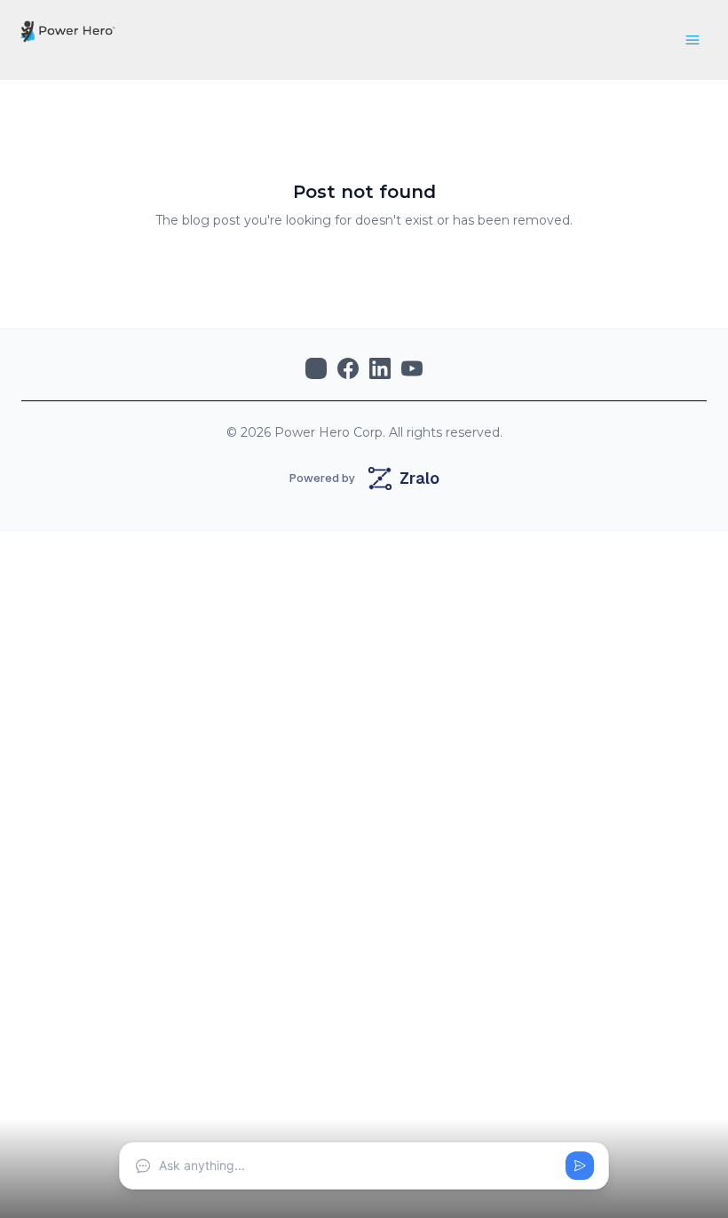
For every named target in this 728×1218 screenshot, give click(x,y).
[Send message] (580, 1165)
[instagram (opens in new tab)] (316, 368)
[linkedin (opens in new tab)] (380, 368)
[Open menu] (692, 40)
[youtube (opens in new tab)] (412, 368)
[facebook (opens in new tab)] (348, 368)
